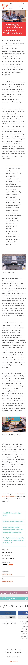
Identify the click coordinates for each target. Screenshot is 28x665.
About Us (2, 1)
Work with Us (20, 1)
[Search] (22, 8)
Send (11, 564)
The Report (9, 574)
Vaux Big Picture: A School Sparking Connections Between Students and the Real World (13, 540)
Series (4, 574)
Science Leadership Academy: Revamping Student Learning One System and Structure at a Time (13, 529)
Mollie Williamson (7, 552)
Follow (12, 617)
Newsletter (13, 1)
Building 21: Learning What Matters (13, 521)
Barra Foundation (7, 581)
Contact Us (7, 1)
